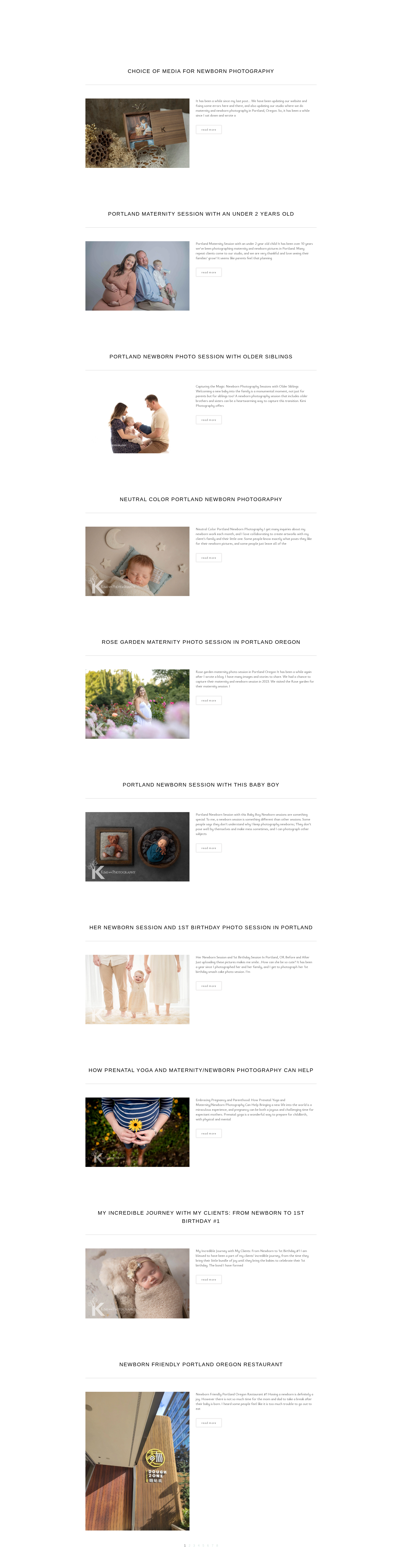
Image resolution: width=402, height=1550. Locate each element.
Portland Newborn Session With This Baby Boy (201, 785)
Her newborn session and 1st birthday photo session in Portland (201, 927)
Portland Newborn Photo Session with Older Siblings (201, 356)
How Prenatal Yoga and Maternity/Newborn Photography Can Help (201, 1070)
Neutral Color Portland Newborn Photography (201, 499)
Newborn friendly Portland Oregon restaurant (201, 1364)
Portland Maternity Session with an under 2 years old (201, 214)
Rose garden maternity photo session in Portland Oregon (201, 642)
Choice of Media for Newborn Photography (201, 71)
